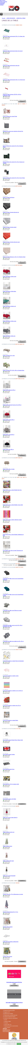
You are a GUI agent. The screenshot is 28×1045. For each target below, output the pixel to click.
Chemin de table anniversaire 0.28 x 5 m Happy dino (14, 36)
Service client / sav (8, 1024)
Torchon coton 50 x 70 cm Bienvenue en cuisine (13, 894)
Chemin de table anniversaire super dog (11, 65)
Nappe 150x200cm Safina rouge (9, 276)
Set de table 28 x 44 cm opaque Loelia (11, 784)
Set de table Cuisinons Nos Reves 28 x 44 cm (14, 1002)
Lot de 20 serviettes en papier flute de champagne (13, 660)
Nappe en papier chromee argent (9, 227)
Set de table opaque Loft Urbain (9, 798)
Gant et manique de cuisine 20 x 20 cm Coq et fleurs (14, 177)
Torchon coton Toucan (7, 956)
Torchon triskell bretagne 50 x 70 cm (10, 911)
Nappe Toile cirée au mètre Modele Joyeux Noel (13, 504)
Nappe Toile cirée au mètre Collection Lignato (12, 519)
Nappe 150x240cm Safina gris (9, 335)
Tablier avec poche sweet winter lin (10, 817)
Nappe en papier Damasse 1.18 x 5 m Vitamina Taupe (14, 256)
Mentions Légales (8, 1021)
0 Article (1, 4)
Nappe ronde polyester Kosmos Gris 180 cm (12, 404)
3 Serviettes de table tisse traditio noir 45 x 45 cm (13, 641)
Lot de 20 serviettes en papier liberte (10, 720)
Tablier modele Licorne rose (8, 832)
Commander (2, 2)
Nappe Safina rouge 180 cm (8, 419)
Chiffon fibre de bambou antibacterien (10, 941)
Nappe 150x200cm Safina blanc (9, 291)
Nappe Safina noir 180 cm (8, 449)
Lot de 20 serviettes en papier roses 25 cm (12, 705)
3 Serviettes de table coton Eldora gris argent (12, 610)
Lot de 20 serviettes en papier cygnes (11, 675)
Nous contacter (7, 1027)
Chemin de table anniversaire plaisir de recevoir (13, 50)
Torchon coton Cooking (7, 926)
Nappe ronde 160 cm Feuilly (9, 469)
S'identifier (2, 3)
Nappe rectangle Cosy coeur (9, 355)
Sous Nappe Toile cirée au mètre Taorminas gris (13, 550)
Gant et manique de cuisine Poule (10, 116)
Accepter (19, 1043)
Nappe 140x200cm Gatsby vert (9, 306)
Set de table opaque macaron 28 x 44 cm (14, 982)
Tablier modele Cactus (7, 846)
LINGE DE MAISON (11, 18)
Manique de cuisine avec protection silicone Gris (13, 131)
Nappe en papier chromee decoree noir (11, 212)
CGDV (6, 1019)
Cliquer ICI (22, 101)
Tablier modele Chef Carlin (8, 860)
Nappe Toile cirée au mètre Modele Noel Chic (12, 490)
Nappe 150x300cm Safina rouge (9, 321)
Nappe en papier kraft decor (8, 197)
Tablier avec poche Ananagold (9, 875)
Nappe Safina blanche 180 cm (9, 390)
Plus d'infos (14, 985)
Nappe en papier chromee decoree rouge (11, 242)
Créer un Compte (3, 1)
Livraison (6, 1022)
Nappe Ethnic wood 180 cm (8, 434)
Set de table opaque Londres (9, 754)
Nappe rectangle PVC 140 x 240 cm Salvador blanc (13, 370)
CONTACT (13, 1031)
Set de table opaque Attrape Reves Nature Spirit (13, 740)
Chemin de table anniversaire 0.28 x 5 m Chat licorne (14, 79)
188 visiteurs (2, 0)
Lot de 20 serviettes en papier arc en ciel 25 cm (13, 690)
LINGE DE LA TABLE (20, 18)
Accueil (3, 18)
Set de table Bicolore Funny (8, 769)
